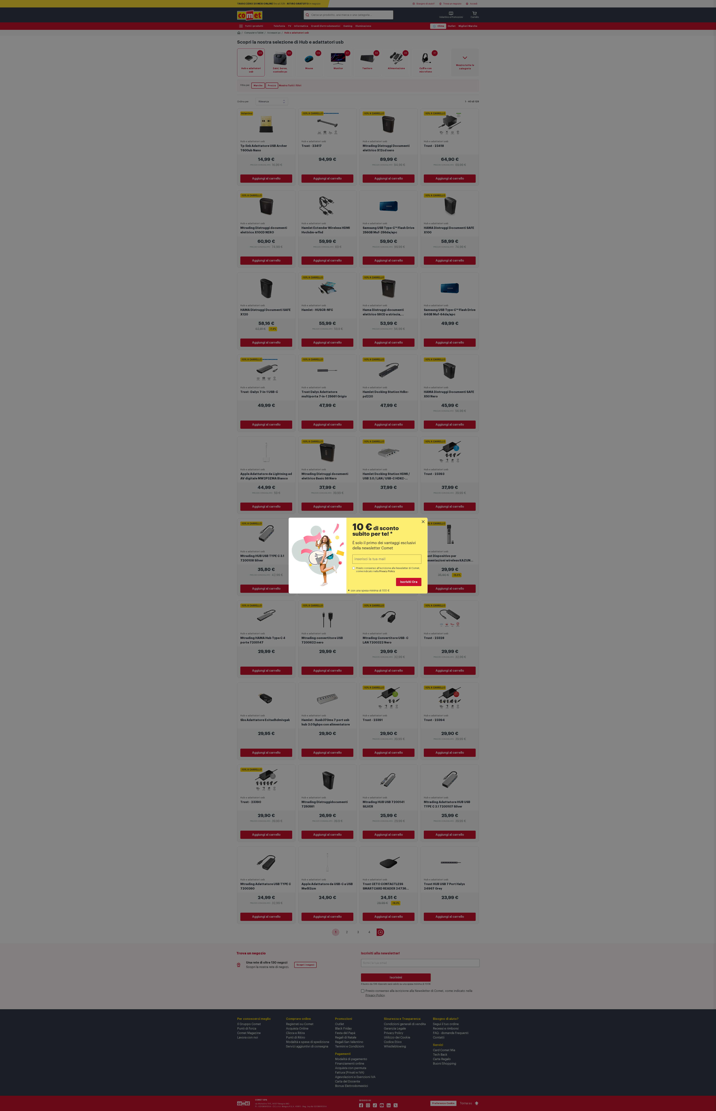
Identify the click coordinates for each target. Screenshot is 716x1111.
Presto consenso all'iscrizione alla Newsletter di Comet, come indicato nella (388, 569)
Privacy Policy (387, 571)
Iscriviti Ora (408, 581)
